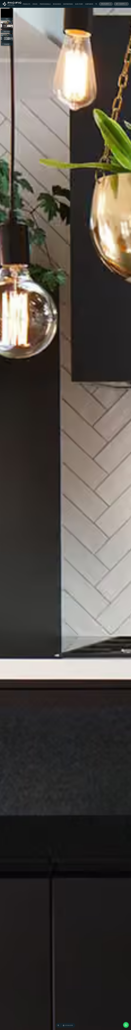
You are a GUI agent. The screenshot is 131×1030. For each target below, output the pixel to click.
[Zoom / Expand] (58, 1025)
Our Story (79, 4)
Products (26, 4)
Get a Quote (120, 4)
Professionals (45, 4)
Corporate (89, 4)
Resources (57, 4)
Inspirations (68, 4)
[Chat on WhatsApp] (126, 1025)
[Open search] (96, 4)
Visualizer (105, 4)
